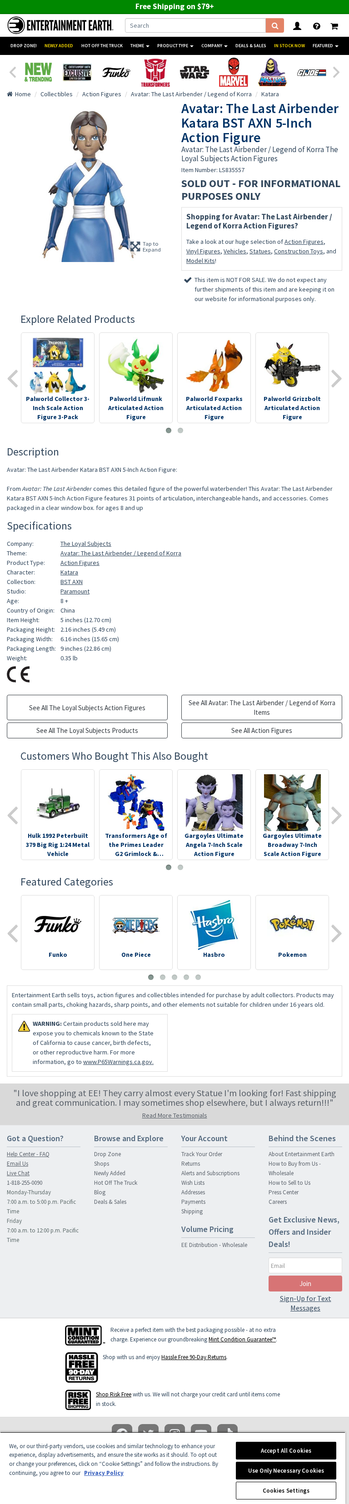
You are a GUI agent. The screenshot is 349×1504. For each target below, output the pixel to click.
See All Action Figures (261, 730)
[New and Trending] (38, 72)
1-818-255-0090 (24, 1183)
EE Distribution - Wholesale (214, 1245)
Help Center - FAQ (28, 1154)
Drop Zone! (23, 46)
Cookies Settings (286, 1490)
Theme (137, 46)
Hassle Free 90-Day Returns (193, 1357)
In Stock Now (289, 46)
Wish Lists (192, 1183)
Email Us (17, 1164)
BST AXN (71, 582)
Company (212, 46)
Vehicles (235, 251)
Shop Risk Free (113, 1394)
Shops (101, 1164)
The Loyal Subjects (85, 543)
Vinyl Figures (203, 251)
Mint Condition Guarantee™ (242, 1339)
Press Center (284, 1192)
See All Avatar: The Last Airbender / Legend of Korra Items (262, 707)
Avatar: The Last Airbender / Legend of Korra (120, 553)
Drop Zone (107, 1154)
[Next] (336, 71)
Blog (99, 1192)
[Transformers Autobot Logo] (155, 72)
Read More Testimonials (174, 1115)
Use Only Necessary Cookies (286, 1470)
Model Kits (200, 261)
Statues (260, 251)
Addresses (193, 1192)
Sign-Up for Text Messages (305, 1303)
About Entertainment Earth (301, 1154)
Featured (323, 46)
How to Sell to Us (289, 1183)
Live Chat (18, 1173)
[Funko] (116, 72)
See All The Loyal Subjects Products (87, 730)
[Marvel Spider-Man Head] (233, 72)
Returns (190, 1164)
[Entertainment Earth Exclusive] (77, 72)
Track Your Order (201, 1154)
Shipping (192, 1211)
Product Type (173, 46)
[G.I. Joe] (311, 72)
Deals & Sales (250, 46)
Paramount (75, 591)
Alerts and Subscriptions (210, 1173)
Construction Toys (298, 251)
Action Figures (304, 241)
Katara (69, 572)
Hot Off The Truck (102, 46)
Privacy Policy (104, 1473)
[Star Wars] (194, 72)
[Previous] (12, 71)
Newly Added (59, 46)
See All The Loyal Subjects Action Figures (87, 707)
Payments (193, 1202)
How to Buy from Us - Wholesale (295, 1168)
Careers (278, 1202)
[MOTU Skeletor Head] (272, 72)
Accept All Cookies (286, 1451)
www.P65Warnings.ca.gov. (118, 1062)
